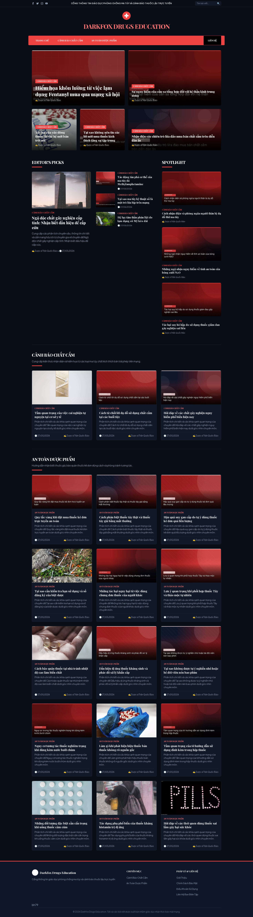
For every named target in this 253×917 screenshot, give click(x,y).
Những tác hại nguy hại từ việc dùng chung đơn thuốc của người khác (123, 593)
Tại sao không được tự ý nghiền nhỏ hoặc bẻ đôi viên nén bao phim (191, 670)
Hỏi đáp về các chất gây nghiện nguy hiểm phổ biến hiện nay (188, 415)
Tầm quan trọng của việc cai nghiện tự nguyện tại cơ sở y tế (60, 415)
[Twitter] (37, 3)
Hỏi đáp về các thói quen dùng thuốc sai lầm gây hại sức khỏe (190, 825)
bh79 (35, 905)
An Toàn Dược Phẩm (104, 40)
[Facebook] (33, 3)
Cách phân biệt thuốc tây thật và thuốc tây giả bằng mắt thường (124, 519)
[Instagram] (42, 3)
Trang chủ (42, 40)
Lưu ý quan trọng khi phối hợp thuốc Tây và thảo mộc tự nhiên (191, 593)
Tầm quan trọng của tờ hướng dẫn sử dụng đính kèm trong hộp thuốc (188, 748)
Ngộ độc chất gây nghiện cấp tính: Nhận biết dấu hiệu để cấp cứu (59, 222)
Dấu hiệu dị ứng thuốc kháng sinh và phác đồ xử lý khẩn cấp (123, 670)
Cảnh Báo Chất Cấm (70, 40)
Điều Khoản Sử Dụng (187, 889)
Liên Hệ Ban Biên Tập (187, 894)
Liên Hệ (212, 40)
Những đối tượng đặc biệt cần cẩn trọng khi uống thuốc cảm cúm (61, 825)
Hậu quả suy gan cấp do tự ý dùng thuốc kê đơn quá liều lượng (190, 519)
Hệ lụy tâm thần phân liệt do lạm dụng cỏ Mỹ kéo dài (135, 219)
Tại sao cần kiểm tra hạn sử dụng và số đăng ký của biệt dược (60, 593)
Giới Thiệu (181, 877)
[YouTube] (46, 3)
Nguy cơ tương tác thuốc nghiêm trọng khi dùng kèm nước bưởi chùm (60, 748)
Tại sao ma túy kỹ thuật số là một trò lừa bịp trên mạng (135, 200)
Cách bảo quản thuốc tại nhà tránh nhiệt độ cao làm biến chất (61, 670)
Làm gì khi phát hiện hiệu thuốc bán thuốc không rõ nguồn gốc (123, 748)
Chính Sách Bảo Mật (186, 883)
